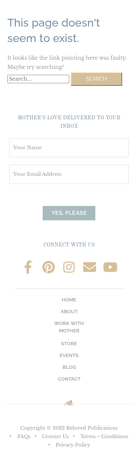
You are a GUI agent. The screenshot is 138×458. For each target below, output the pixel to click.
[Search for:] (39, 79)
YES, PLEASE (69, 213)
